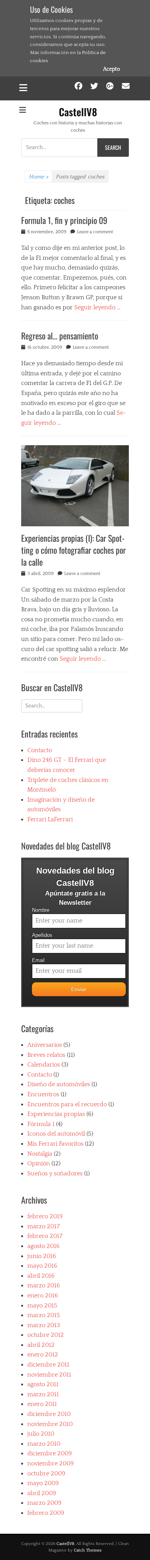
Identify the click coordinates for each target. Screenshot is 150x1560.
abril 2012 (41, 1344)
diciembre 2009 (49, 1453)
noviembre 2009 (50, 1463)
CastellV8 (78, 111)
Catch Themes (88, 1550)
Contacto (39, 750)
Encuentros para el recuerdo (67, 1104)
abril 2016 (41, 1275)
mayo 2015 (42, 1305)
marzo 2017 (43, 1226)
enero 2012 (42, 1354)
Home (38, 177)
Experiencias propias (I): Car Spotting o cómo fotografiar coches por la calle (73, 550)
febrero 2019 (45, 1216)
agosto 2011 (42, 1384)
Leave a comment (95, 231)
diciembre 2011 (48, 1364)
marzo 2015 (43, 1315)
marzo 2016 (43, 1285)
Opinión (38, 1163)
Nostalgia (39, 1153)
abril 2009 (41, 1493)
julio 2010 (40, 1433)
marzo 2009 (44, 1502)
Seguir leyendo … (97, 307)
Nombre (40, 910)
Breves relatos (46, 1054)
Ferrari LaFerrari (50, 819)
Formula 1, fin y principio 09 (64, 220)
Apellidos (42, 935)
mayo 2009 (43, 1483)
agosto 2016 (43, 1246)
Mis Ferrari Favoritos (55, 1143)
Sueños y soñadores (55, 1173)
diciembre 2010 (49, 1414)
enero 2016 (42, 1295)
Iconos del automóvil (56, 1133)
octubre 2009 (46, 1473)
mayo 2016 (42, 1265)
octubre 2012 (45, 1334)
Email (38, 960)
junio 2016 (41, 1256)
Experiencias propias (56, 1114)
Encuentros (43, 1094)
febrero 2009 (45, 1512)
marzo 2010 (43, 1443)
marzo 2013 (43, 1325)
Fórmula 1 (41, 1124)
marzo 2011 (43, 1394)
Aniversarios (44, 1044)
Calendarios (43, 1064)
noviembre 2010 (50, 1424)
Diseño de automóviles (58, 1084)
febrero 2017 (44, 1236)
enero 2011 (42, 1404)
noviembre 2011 (49, 1374)
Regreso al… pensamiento (59, 335)
